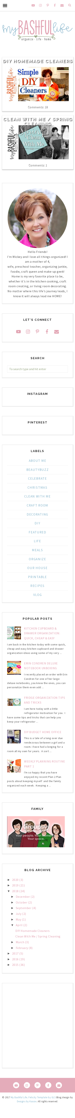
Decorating (37, 514)
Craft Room (37, 505)
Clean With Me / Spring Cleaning (37, 121)
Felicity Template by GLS (42, 1097)
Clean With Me (37, 496)
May (19, 919)
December (23, 897)
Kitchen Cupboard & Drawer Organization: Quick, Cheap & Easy (42, 633)
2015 (15, 965)
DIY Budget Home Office (42, 732)
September (24, 908)
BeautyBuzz (37, 470)
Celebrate (37, 478)
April (19, 925)
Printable (37, 577)
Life (37, 541)
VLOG (37, 595)
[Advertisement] (37, 1025)
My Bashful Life (19, 1097)
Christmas (37, 487)
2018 (15, 891)
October (22, 902)
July (19, 914)
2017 (15, 953)
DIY (37, 523)
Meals (37, 550)
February (22, 948)
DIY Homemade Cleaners (38, 61)
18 (46, 107)
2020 (15, 880)
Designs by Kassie (27, 1101)
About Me (37, 461)
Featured (37, 532)
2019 (15, 885)
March (20, 942)
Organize (37, 559)
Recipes (37, 586)
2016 (15, 959)
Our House (37, 568)
